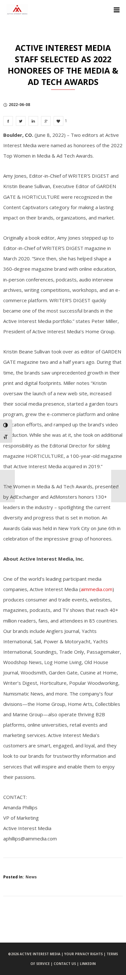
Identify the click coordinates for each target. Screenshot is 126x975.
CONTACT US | (67, 963)
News (31, 877)
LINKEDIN (88, 963)
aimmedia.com (96, 589)
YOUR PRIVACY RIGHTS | (85, 954)
